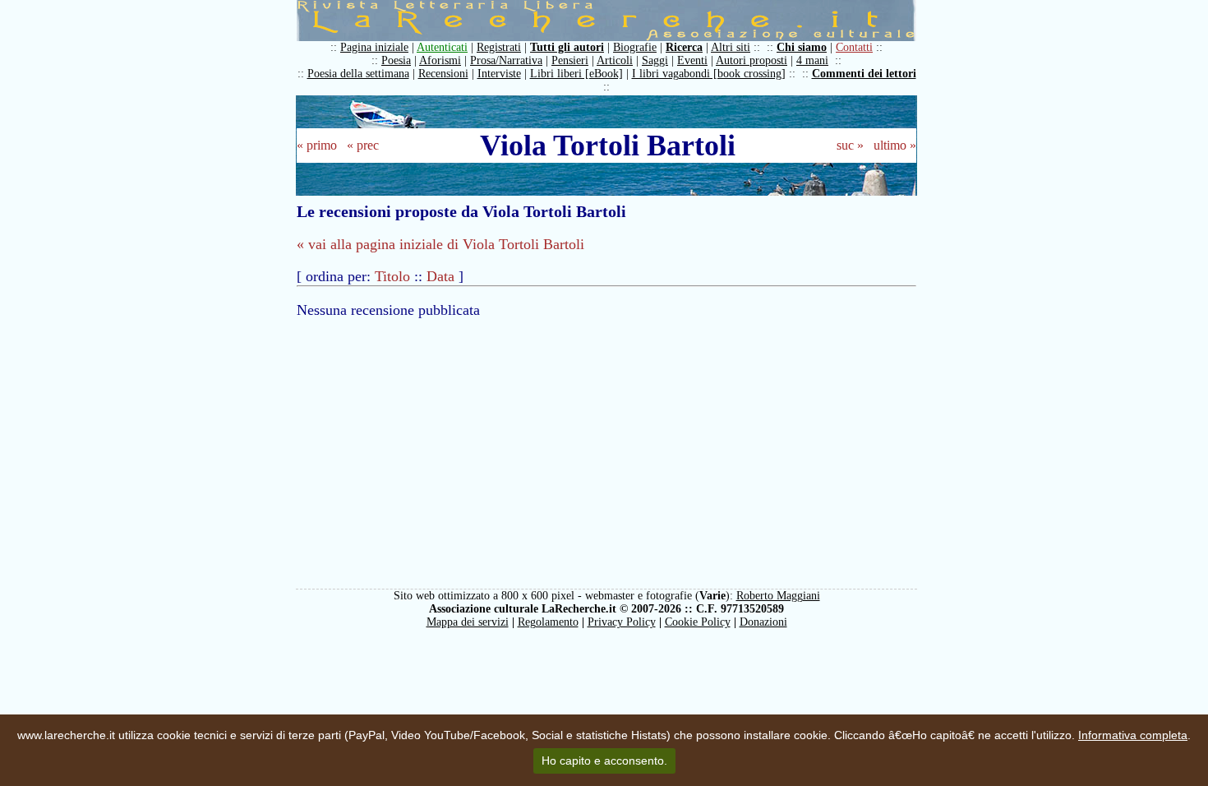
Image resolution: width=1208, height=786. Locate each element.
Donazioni (763, 622)
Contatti (854, 47)
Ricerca (684, 47)
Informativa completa (1132, 735)
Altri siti (730, 47)
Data (440, 276)
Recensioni (443, 73)
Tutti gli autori (567, 47)
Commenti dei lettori (864, 73)
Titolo (392, 276)
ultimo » (895, 145)
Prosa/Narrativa (506, 60)
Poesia (396, 60)
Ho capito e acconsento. (604, 760)
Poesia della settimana (358, 73)
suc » (850, 145)
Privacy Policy (622, 622)
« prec (363, 145)
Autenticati (442, 47)
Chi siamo (802, 47)
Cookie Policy (698, 622)
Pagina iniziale (374, 47)
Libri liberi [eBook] (576, 73)
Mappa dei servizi (467, 622)
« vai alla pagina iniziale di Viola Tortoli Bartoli (440, 244)
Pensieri (569, 60)
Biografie (635, 47)
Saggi (655, 60)
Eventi (692, 60)
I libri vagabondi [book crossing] (709, 73)
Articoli (615, 60)
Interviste (499, 73)
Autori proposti (751, 60)
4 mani (812, 60)
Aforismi (440, 60)
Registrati (499, 47)
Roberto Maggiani (778, 596)
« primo (317, 145)
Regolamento (548, 622)
